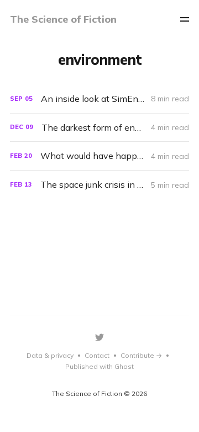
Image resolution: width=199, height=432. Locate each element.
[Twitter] (99, 337)
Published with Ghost (99, 366)
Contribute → (141, 355)
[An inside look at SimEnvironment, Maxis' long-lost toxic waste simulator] (99, 99)
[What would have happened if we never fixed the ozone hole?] (99, 156)
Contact (97, 355)
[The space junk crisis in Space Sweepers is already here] (99, 185)
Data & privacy (50, 355)
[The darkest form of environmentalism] (99, 128)
